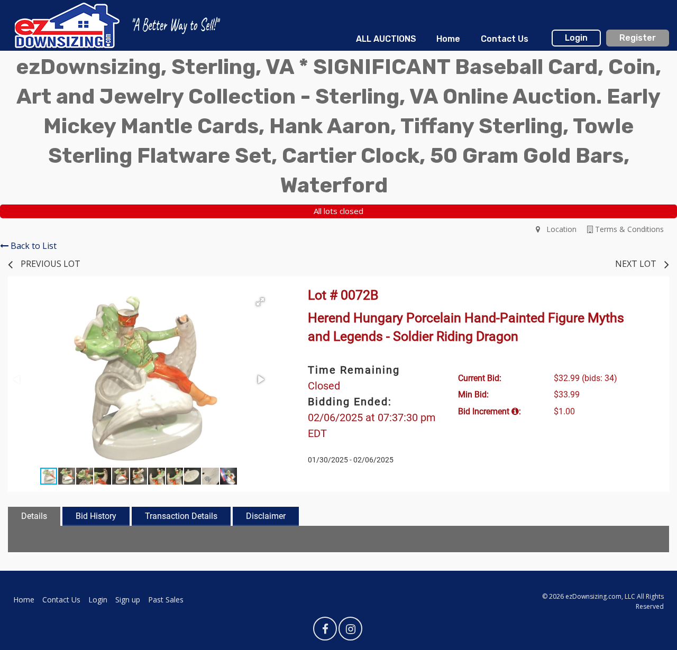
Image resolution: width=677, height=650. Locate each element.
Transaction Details (181, 516)
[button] (260, 301)
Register (637, 38)
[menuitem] (386, 39)
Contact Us (504, 39)
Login (576, 38)
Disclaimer (266, 516)
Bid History (96, 516)
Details (34, 516)
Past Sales (166, 600)
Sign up (127, 600)
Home (448, 39)
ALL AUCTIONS (386, 39)
